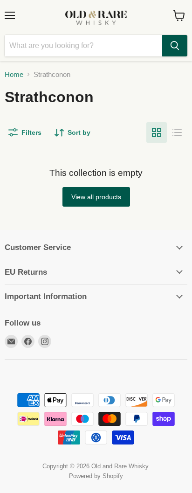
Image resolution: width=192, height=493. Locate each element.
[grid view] (156, 132)
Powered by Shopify (96, 475)
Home (14, 74)
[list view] (177, 132)
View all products (96, 197)
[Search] (174, 45)
